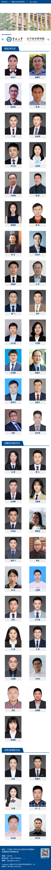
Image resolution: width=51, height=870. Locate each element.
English (35, 2)
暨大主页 (4, 2)
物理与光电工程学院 (18, 2)
